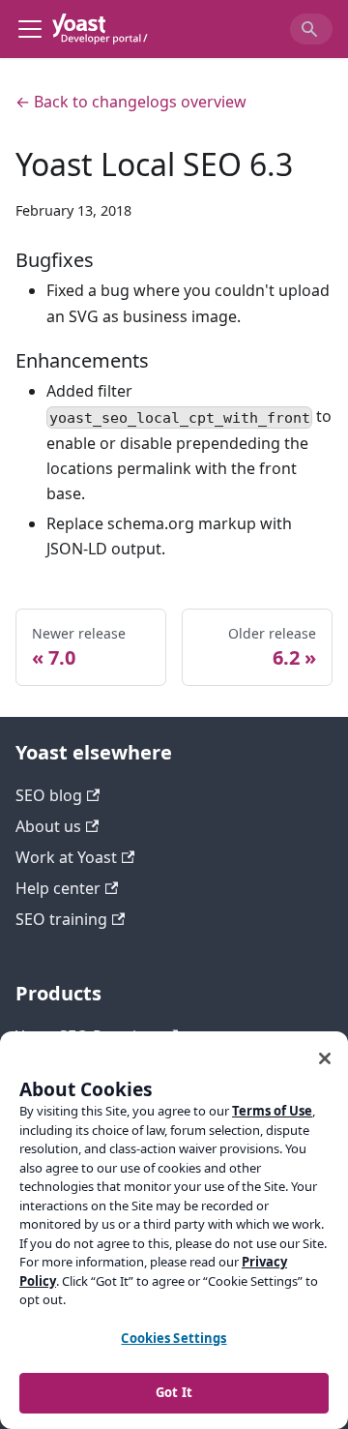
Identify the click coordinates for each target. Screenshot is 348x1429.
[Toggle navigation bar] (29, 29)
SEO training (61, 919)
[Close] (325, 1058)
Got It (174, 1392)
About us (48, 826)
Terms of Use (272, 1110)
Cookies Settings (173, 1338)
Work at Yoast (66, 857)
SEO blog (48, 795)
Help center (58, 888)
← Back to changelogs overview (130, 101)
